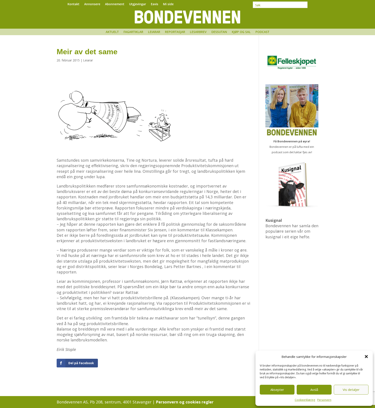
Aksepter (277, 389)
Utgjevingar (137, 4)
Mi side (168, 4)
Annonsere (92, 4)
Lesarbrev (198, 32)
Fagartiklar (133, 32)
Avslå (314, 389)
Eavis (154, 4)
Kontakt (73, 4)
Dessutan (219, 32)
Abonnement (114, 4)
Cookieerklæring (305, 400)
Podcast (262, 32)
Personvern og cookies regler (185, 402)
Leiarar (154, 32)
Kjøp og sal (241, 32)
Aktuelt (112, 32)
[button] (366, 356)
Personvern (324, 400)
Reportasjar (175, 32)
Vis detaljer (351, 389)
